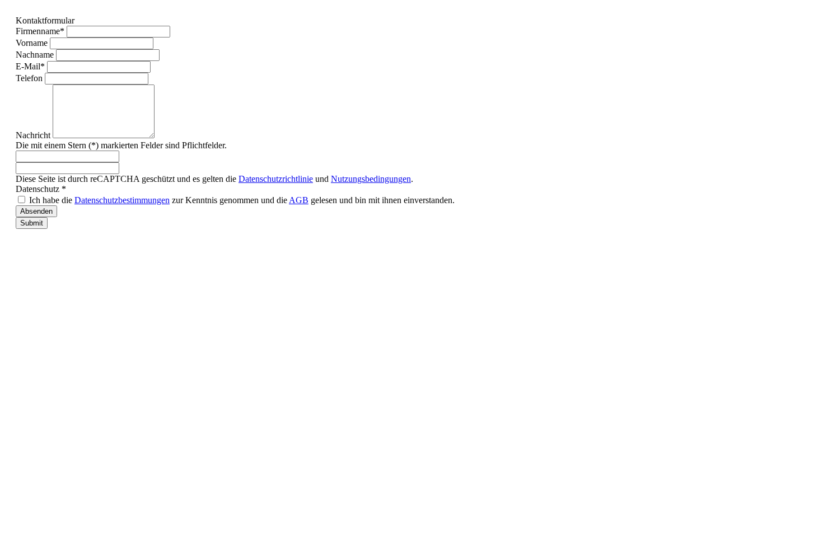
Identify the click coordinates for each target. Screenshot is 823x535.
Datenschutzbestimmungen (122, 200)
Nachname (36, 54)
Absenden (36, 211)
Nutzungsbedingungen (371, 179)
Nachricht (34, 135)
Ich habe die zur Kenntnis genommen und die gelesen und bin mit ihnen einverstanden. (242, 200)
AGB (298, 200)
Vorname (33, 43)
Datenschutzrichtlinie (276, 179)
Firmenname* (41, 31)
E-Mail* (31, 66)
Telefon (30, 78)
